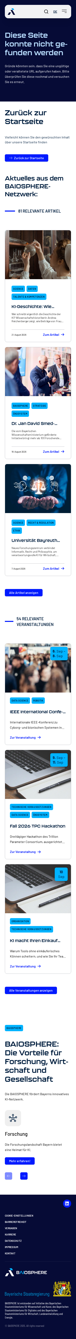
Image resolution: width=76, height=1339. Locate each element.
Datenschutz (13, 1240)
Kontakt (10, 1253)
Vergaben (11, 1228)
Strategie (39, 405)
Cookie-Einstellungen (19, 1215)
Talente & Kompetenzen (29, 296)
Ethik (16, 530)
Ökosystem (20, 413)
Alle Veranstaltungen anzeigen (31, 990)
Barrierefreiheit (16, 1221)
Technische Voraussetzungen (31, 806)
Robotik (38, 700)
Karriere (10, 1234)
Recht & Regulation (41, 522)
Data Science (20, 700)
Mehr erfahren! (19, 1161)
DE (55, 11)
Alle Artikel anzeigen (23, 592)
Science (18, 288)
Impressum (11, 1247)
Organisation (20, 921)
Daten (32, 288)
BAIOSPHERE (20, 405)
